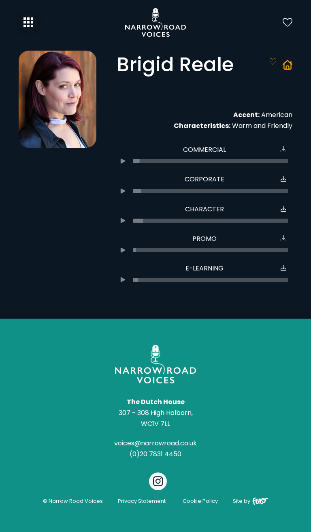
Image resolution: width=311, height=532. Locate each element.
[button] (28, 22)
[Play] (123, 161)
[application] (204, 161)
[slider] (210, 161)
